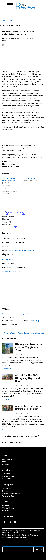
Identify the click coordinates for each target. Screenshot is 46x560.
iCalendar (5, 219)
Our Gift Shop (8, 508)
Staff (4, 462)
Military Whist (9, 333)
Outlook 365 (6, 222)
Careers (5, 464)
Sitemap (16, 532)
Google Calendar (8, 216)
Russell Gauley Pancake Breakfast (31, 333)
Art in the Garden (29, 178)
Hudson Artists (8, 259)
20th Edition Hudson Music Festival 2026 (9, 179)
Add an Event (7, 20)
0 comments (6, 369)
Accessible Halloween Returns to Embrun (28, 407)
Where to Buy (8, 496)
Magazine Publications (11, 493)
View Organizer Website (11, 271)
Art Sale (5, 189)
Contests (6, 505)
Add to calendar (16, 212)
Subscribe (6, 488)
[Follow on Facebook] (4, 522)
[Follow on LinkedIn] (10, 522)
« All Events (6, 22)
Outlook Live (7, 224)
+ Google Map (33, 320)
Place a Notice (8, 476)
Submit (5, 491)
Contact (5, 510)
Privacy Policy (7, 530)
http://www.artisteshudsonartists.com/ (24, 250)
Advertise (6, 474)
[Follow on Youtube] (15, 522)
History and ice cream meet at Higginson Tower (28, 347)
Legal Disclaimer (21, 530)
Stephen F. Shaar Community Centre (16, 314)
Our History (7, 459)
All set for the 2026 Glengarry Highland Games (27, 378)
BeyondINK (7, 479)
